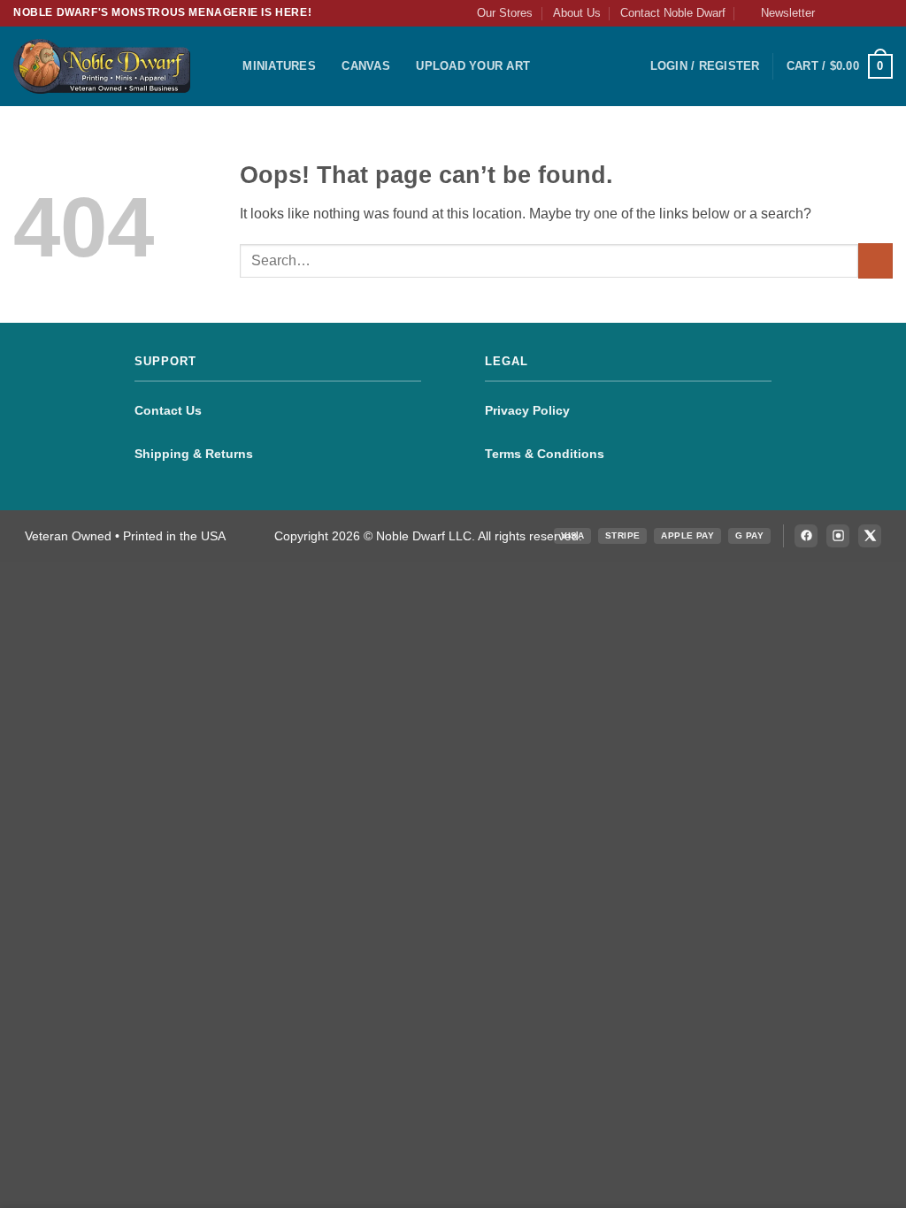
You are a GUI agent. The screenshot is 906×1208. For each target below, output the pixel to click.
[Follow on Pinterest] (884, 13)
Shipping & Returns (193, 454)
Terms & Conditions (544, 454)
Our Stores (505, 12)
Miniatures (279, 66)
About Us (577, 12)
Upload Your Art (473, 66)
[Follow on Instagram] (850, 13)
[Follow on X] (867, 13)
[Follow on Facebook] (833, 13)
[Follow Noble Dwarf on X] (869, 535)
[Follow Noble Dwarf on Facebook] (806, 535)
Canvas (366, 66)
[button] (780, 13)
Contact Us (168, 410)
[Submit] (875, 260)
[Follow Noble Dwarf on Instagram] (837, 535)
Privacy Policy (527, 410)
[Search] (223, 66)
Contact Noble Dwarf (673, 12)
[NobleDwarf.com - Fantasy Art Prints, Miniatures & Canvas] (101, 66)
